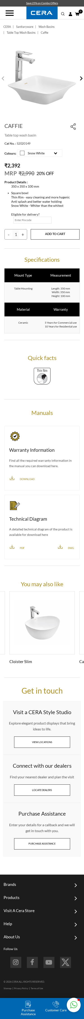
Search (62, 14)
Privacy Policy (21, 988)
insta (15, 962)
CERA (7, 26)
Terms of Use (37, 988)
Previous (3, 78)
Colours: (10, 153)
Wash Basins (47, 26)
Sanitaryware (24, 26)
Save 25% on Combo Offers (42, 3)
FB (32, 962)
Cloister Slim (20, 661)
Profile (70, 14)
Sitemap (8, 988)
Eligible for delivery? (25, 214)
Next (80, 78)
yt (48, 962)
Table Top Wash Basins (21, 32)
